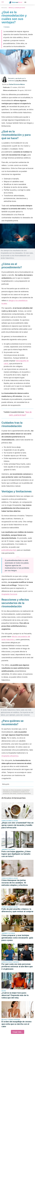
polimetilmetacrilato (9, 550)
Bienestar (4, 7)
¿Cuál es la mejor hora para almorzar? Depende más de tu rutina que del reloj (15, 995)
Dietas (3, 991)
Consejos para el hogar (9, 820)
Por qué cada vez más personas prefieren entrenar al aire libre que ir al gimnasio (17, 966)
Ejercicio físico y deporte (10, 962)
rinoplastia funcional (9, 594)
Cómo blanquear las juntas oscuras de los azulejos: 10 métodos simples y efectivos (14, 882)
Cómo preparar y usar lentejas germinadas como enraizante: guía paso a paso (17, 937)
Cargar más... (18, 1032)
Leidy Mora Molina (21, 80)
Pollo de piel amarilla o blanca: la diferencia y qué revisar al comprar (17, 910)
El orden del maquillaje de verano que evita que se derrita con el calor (16, 1024)
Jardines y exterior (8, 849)
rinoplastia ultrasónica (9, 756)
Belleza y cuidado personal (17, 7)
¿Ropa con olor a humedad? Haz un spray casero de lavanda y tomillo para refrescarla (17, 825)
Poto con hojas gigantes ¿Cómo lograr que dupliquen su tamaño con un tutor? (16, 853)
